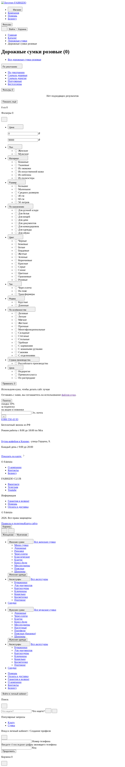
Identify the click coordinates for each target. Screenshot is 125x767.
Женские (23, 150)
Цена (12, 127)
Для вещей (24, 216)
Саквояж (23, 352)
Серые (21, 266)
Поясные (19, 568)
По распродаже (26, 377)
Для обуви (24, 233)
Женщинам (8, 535)
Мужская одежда (17, 639)
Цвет (12, 237)
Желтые (22, 253)
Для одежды (25, 229)
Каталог (12, 37)
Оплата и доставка (18, 506)
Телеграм (13, 487)
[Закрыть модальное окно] (4, 119)
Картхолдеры (21, 588)
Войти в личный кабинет (15, 694)
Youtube (12, 490)
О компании (14, 467)
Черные (22, 240)
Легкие (22, 316)
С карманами (25, 345)
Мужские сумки (17, 610)
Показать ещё (9, 102)
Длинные (23, 305)
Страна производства (20, 360)
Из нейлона (24, 174)
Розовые (23, 279)
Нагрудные (20, 627)
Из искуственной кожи (31, 171)
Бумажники (20, 582)
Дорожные (20, 548)
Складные (23, 332)
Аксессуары (15, 579)
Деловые (23, 313)
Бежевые (23, 244)
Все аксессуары (39, 579)
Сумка (11, 725)
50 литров (23, 202)
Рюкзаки (19, 551)
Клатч (11, 722)
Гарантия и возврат (18, 501)
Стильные (23, 339)
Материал (14, 158)
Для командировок (28, 226)
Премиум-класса (27, 374)
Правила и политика (12, 523)
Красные (23, 263)
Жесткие (23, 323)
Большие (23, 186)
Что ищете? (38, 711)
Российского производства (33, 363)
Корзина (22, 29)
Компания (13, 13)
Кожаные (23, 162)
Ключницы (20, 591)
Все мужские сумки (45, 609)
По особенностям (18, 310)
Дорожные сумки (17, 40)
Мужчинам (22, 535)
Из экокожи (24, 168)
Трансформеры (26, 294)
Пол (11, 147)
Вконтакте (13, 484)
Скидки (12, 602)
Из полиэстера (26, 178)
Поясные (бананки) (25, 633)
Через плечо (25, 287)
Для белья (23, 213)
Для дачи (23, 220)
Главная (12, 35)
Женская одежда (17, 574)
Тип (11, 284)
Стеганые (23, 336)
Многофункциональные (31, 329)
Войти (12, 29)
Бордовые (23, 250)
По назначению (17, 207)
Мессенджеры (22, 565)
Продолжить (9, 751)
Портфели (20, 630)
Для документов (27, 223)
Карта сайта (30, 523)
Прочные (23, 326)
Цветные (23, 273)
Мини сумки (21, 545)
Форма (12, 298)
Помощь (12, 15)
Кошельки (20, 594)
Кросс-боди (20, 562)
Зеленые (23, 257)
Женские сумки (17, 542)
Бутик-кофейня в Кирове (15, 441)
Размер (13, 182)
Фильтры (7, 24)
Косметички (21, 597)
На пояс (22, 291)
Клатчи (18, 559)
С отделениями (26, 355)
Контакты (13, 470)
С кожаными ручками (30, 349)
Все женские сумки (45, 542)
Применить (9, 383)
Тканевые (23, 165)
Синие (22, 270)
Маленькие (24, 189)
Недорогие (24, 371)
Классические (22, 556)
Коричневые (25, 260)
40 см (21, 195)
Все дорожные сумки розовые (24, 59)
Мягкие (22, 319)
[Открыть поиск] (4, 28)
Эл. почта (37, 412)
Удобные (23, 342)
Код (34, 747)
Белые (21, 247)
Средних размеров (28, 192)
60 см (21, 199)
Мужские (23, 154)
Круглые (23, 302)
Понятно (7, 400)
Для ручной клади (28, 210)
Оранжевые (24, 276)
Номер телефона (41, 741)
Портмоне (20, 600)
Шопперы (19, 571)
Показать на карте (11, 456)
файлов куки (69, 394)
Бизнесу (12, 18)
